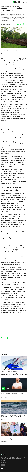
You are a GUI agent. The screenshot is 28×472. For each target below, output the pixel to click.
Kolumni (2, 393)
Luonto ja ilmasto (8, 415)
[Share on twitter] (20, 24)
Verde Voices (3, 462)
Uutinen (2, 371)
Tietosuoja (3, 460)
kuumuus (6, 371)
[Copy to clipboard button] (26, 24)
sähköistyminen (8, 393)
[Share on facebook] (18, 24)
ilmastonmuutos (4, 6)
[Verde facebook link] (2, 468)
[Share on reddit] (23, 24)
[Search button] (23, 2)
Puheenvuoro (18, 6)
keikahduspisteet (22, 415)
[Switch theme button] (26, 2)
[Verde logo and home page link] (14, 2)
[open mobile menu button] (1, 2)
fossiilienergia (20, 393)
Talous (16, 371)
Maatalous (10, 6)
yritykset (14, 6)
